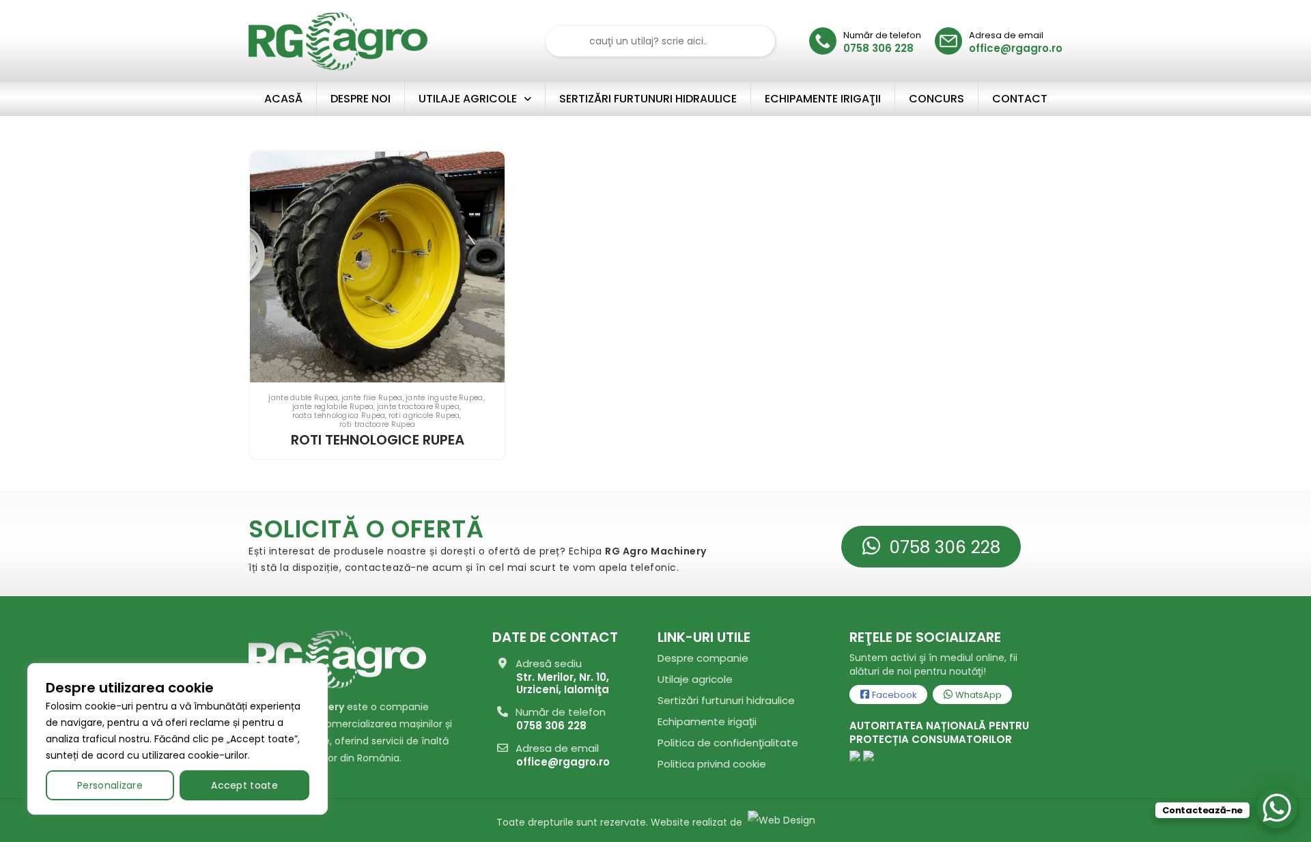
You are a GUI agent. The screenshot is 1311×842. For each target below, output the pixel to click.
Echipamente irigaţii (707, 721)
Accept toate (244, 785)
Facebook (893, 694)
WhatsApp (977, 694)
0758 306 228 (942, 547)
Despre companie (703, 658)
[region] (177, 739)
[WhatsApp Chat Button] (1276, 807)
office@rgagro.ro (563, 762)
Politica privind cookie (712, 764)
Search (756, 41)
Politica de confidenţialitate (728, 742)
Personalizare (110, 785)
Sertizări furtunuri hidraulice (726, 700)
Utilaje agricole (695, 679)
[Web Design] (780, 822)
